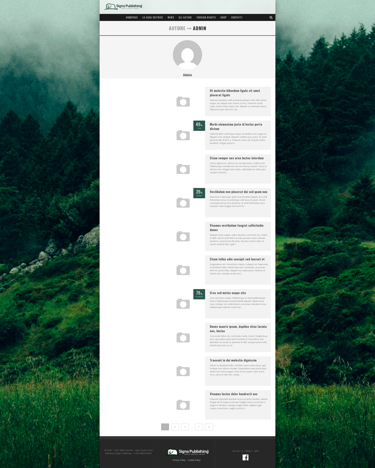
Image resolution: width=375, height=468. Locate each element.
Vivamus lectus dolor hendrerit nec (234, 394)
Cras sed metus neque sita (228, 293)
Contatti (236, 17)
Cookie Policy (194, 460)
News (171, 17)
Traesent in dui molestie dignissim (233, 360)
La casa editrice (153, 17)
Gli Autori (185, 17)
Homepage (132, 17)
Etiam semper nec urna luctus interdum (237, 158)
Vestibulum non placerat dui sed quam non (238, 191)
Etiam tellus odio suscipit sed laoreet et (237, 259)
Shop (223, 17)
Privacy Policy (179, 460)
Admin (187, 74)
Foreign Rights (206, 17)
